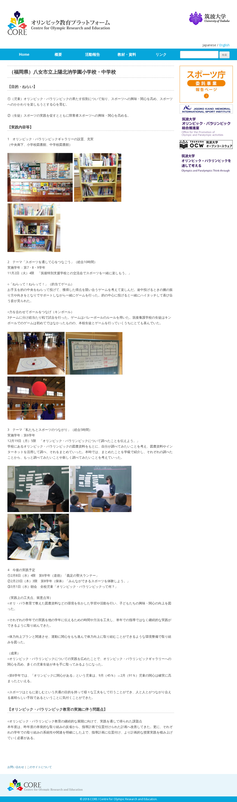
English (224, 45)
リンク (161, 54)
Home (24, 54)
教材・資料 (127, 54)
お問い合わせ (15, 767)
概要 (58, 54)
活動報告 (92, 54)
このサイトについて (39, 767)
